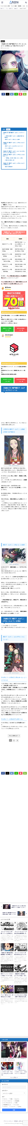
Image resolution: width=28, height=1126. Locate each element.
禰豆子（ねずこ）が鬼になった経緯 (12, 139)
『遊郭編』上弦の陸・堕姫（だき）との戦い (14, 158)
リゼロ (23, 6)
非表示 (8, 129)
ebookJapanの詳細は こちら (20, 380)
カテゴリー (5, 1090)
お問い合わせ (21, 1121)
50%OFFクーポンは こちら (7, 380)
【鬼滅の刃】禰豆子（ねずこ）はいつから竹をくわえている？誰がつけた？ (14, 151)
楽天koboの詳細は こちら (21, 329)
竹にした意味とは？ (9, 148)
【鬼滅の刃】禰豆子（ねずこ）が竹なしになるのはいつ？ (14, 155)
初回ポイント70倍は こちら (7, 329)
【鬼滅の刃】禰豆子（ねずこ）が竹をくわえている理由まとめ (14, 163)
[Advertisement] (14, 24)
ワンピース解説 (14, 6)
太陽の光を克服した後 (9, 160)
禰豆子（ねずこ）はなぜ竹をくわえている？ (14, 146)
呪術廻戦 (19, 6)
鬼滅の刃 (2, 41)
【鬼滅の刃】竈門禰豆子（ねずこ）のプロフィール (14, 133)
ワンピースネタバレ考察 (5, 6)
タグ (3, 1096)
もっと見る (13, 1077)
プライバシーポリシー (8, 1121)
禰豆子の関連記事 (8, 166)
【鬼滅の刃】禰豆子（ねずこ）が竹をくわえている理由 (14, 143)
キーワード (5, 1084)
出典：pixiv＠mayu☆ (14, 465)
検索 (14, 1110)
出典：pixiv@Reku (14, 564)
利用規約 (16, 1121)
